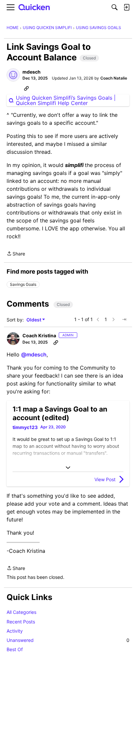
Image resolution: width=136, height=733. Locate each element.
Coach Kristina (39, 335)
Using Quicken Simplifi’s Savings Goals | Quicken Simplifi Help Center (66, 100)
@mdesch (34, 354)
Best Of (15, 649)
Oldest (34, 320)
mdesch (31, 72)
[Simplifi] (34, 7)
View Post (105, 479)
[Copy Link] (26, 88)
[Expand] (68, 468)
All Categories (21, 612)
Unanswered (68, 640)
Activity (15, 631)
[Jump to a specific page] (124, 319)
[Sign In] (126, 7)
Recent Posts (21, 621)
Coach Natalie (113, 78)
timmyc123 (25, 427)
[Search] (114, 7)
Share (16, 254)
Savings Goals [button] (23, 284)
